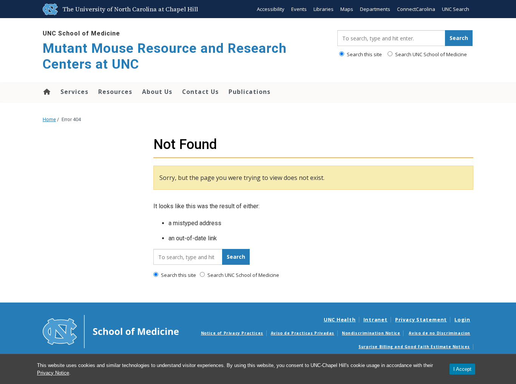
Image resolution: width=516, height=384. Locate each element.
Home (46, 92)
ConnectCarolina (416, 9)
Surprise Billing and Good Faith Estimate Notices (414, 346)
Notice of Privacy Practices (232, 333)
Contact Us (200, 92)
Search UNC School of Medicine (430, 54)
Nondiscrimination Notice (371, 333)
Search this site (364, 54)
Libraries (324, 9)
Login (462, 319)
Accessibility (270, 9)
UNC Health (340, 319)
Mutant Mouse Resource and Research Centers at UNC (165, 56)
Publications (249, 92)
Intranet (375, 319)
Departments (375, 9)
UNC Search (455, 9)
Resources (115, 92)
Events (299, 9)
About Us (157, 92)
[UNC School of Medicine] (111, 331)
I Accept (462, 369)
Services (74, 92)
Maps (346, 9)
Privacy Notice (53, 373)
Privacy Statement (421, 319)
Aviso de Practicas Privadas (302, 333)
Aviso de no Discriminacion (439, 333)
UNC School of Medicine (81, 33)
